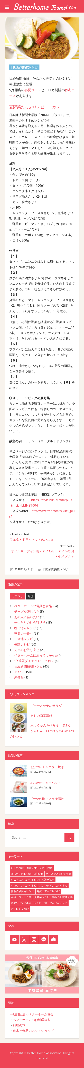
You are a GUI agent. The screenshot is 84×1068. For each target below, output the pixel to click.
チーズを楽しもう (26, 611)
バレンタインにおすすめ (53, 885)
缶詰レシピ (22, 644)
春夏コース (32, 90)
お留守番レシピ (35, 868)
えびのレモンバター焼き (47, 767)
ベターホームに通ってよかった (36, 655)
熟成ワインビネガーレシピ (26, 903)
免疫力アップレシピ (48, 891)
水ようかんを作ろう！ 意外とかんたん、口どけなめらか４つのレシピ (42, 730)
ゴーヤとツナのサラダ (46, 706)
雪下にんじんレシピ (55, 903)
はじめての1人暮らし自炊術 (27, 873)
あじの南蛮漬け (41, 715)
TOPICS (19, 672)
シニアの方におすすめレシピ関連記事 (32, 879)
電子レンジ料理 (20, 909)
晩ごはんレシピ (25, 628)
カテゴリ (17, 596)
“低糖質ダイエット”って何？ (34, 661)
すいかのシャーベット (45, 783)
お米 (49, 868)
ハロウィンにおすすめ (23, 885)
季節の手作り (23, 633)
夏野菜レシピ (41, 897)
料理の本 (19, 1025)
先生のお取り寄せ (26, 650)
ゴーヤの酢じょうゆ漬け (47, 798)
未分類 (19, 677)
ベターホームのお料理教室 (31, 1020)
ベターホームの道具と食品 (33, 606)
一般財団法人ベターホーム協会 (32, 1014)
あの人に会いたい (26, 617)
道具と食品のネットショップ (33, 1031)
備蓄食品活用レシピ (22, 891)
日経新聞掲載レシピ (55, 569)
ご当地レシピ (23, 639)
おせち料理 (17, 868)
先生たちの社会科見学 (30, 622)
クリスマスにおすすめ (58, 873)
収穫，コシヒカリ (21, 897)
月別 (30, 596)
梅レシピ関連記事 (62, 897)
